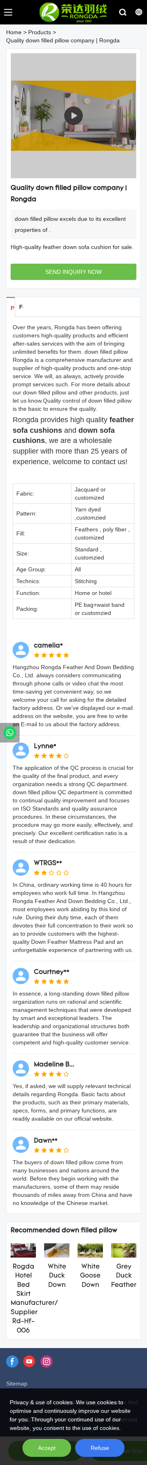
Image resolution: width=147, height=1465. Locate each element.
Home (14, 32)
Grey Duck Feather (123, 1276)
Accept (47, 1448)
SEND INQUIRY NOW (73, 272)
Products (39, 32)
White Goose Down (90, 1276)
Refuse (100, 1448)
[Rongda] (10, 732)
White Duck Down (57, 1276)
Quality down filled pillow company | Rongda (63, 40)
